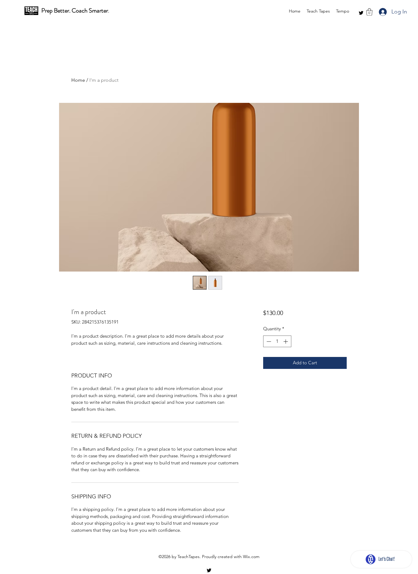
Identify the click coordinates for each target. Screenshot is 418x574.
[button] (369, 12)
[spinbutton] (277, 341)
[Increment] (286, 341)
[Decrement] (268, 341)
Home (78, 80)
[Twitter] (361, 13)
